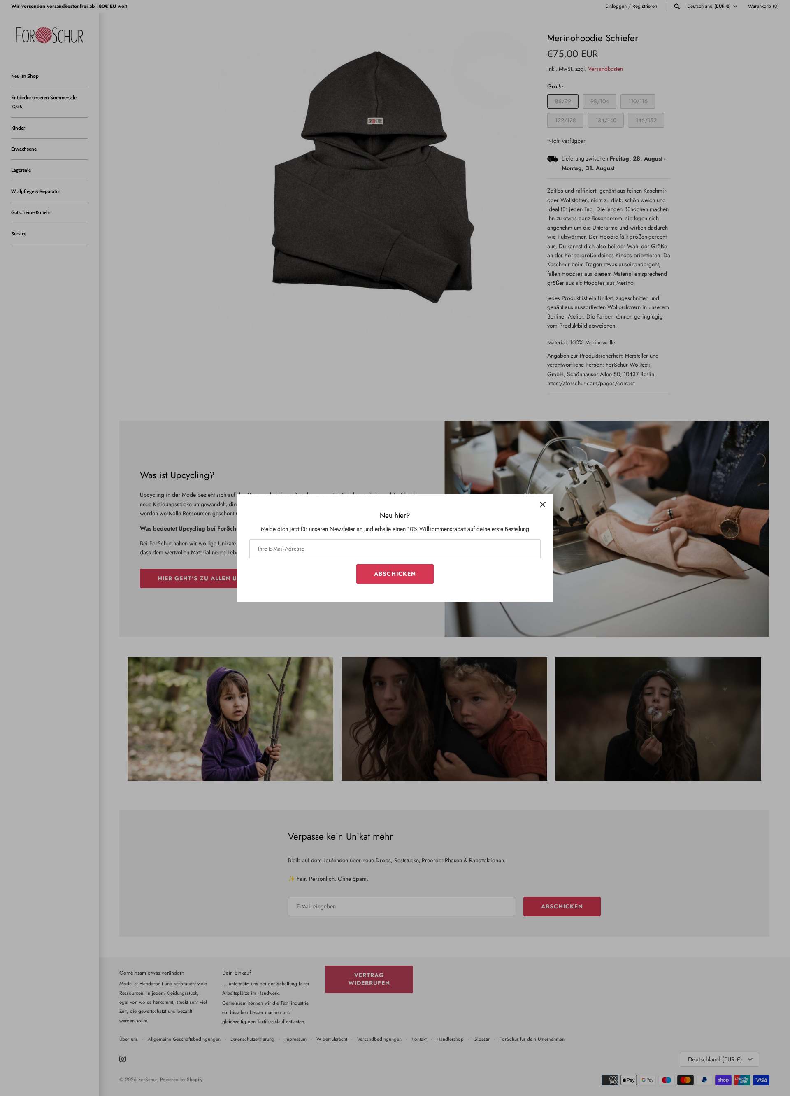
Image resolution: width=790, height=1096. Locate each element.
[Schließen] (543, 505)
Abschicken (395, 574)
